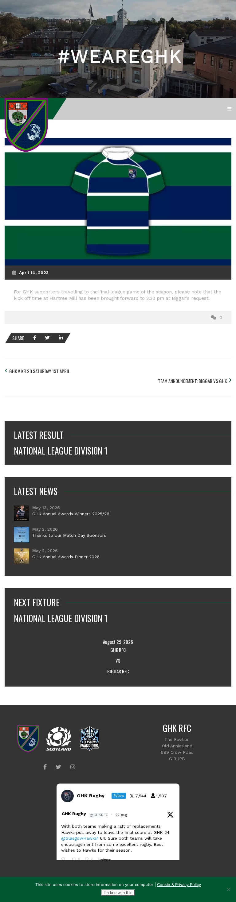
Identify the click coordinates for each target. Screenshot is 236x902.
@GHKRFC (99, 815)
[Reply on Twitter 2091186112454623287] (65, 860)
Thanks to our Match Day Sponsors (69, 535)
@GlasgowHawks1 (79, 838)
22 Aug (121, 815)
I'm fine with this (118, 892)
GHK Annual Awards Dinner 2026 (66, 556)
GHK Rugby (74, 813)
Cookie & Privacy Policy (179, 884)
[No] (228, 889)
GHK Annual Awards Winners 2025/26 (70, 513)
